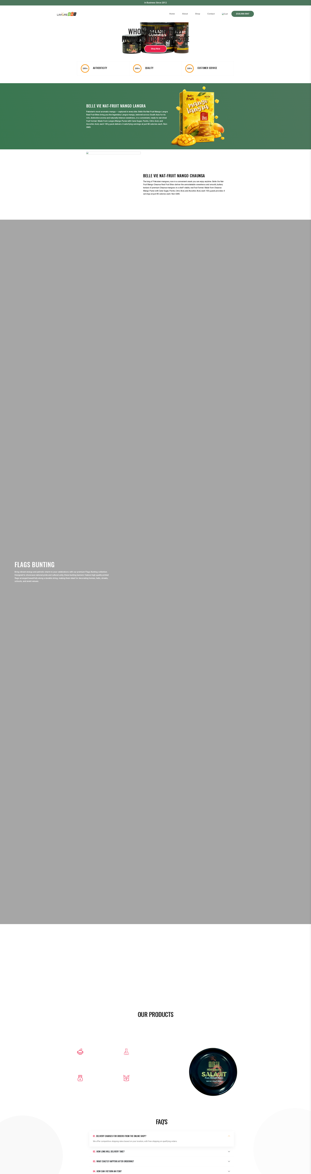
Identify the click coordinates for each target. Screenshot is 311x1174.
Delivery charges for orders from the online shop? (119, 1136)
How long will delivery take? (109, 1151)
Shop (197, 14)
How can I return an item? (107, 1171)
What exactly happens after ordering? (113, 1161)
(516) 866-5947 (242, 14)
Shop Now (155, 49)
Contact (211, 14)
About (185, 14)
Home (172, 14)
